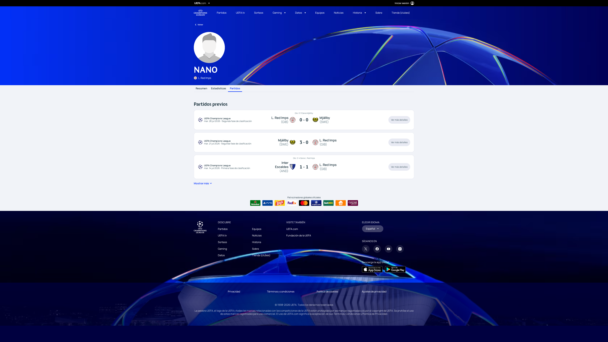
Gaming (222, 248)
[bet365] (328, 203)
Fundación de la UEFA (298, 235)
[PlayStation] (267, 203)
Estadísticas (218, 88)
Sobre (255, 248)
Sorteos (222, 242)
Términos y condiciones (280, 291)
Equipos (256, 229)
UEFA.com (292, 229)
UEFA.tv (222, 235)
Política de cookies (327, 291)
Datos (221, 255)
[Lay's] (280, 203)
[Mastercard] (304, 203)
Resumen (201, 88)
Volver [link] (200, 24)
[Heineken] (255, 203)
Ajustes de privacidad (374, 291)
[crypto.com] (316, 203)
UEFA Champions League (200, 13)
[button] (279, 13)
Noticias (257, 235)
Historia (256, 242)
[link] (221, 13)
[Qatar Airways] (353, 203)
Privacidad (234, 291)
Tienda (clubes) (261, 255)
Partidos (235, 88)
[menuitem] (222, 13)
